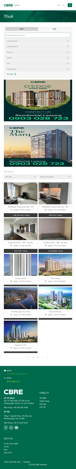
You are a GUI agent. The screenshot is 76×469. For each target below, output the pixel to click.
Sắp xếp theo (9, 172)
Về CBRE (42, 398)
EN (64, 5)
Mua (6, 449)
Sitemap (26, 462)
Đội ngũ (42, 404)
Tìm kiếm (10, 74)
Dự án (6, 446)
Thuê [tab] (54, 29)
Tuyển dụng (44, 401)
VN (58, 5)
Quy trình (8, 452)
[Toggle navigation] (70, 5)
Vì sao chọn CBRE (11, 443)
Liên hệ (42, 407)
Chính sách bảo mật (12, 462)
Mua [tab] (21, 29)
